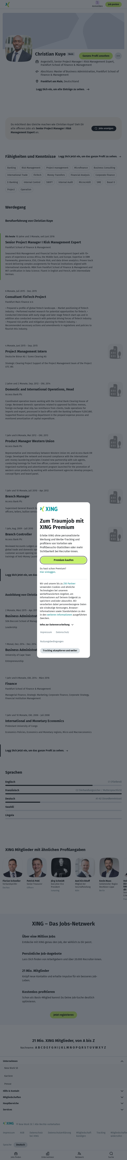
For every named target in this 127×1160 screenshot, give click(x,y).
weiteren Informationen (59, 614)
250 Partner (69, 583)
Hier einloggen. (48, 572)
